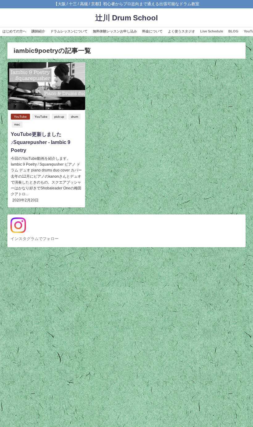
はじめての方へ (14, 31)
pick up (59, 116)
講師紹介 (38, 31)
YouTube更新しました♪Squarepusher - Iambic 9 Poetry (40, 142)
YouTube (20, 116)
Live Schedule (211, 31)
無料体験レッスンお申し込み (115, 31)
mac (17, 124)
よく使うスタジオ (181, 31)
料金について (152, 31)
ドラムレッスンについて (69, 31)
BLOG (233, 31)
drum (74, 116)
